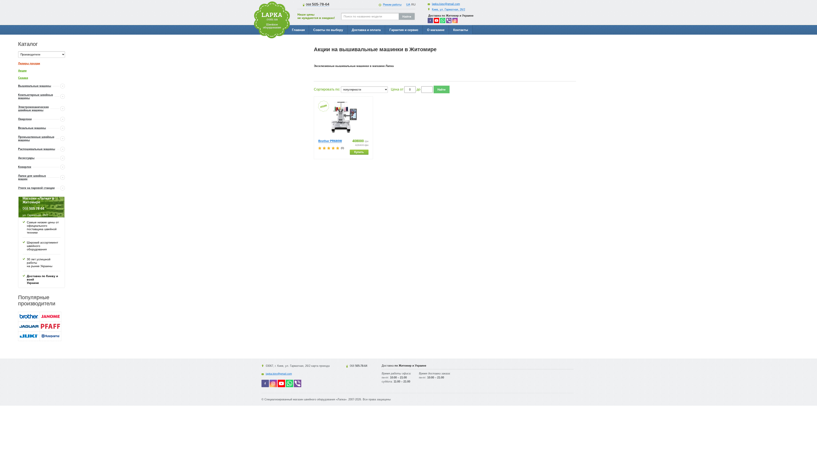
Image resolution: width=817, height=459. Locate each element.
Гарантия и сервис (403, 30)
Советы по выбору (328, 30)
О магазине (435, 30)
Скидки (23, 77)
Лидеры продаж (29, 63)
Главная (298, 30)
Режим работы (392, 4)
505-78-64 (317, 4)
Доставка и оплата (366, 30)
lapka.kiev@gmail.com (446, 4)
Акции (22, 70)
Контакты (460, 30)
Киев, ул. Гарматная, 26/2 (448, 9)
